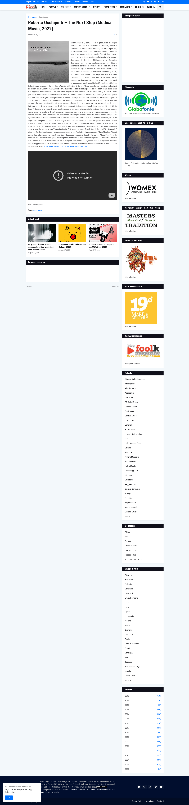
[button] (154, 7)
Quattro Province (132, 644)
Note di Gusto (130, 466)
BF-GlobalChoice (131, 402)
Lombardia (129, 616)
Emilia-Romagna (131, 598)
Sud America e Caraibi (133, 559)
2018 (143, 732)
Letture (128, 448)
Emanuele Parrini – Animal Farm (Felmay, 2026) (72, 245)
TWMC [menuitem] (149, 7)
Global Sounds (131, 546)
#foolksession (130, 388)
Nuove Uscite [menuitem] (109, 7)
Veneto (128, 680)
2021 (143, 746)
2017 (143, 728)
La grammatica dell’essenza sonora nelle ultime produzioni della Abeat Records (40, 247)
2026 (143, 769)
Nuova (29, 287)
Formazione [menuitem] (125, 7)
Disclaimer (150, 801)
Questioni (129, 480)
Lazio (127, 607)
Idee (126, 439)
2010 (143, 696)
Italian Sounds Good (133, 443)
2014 (143, 714)
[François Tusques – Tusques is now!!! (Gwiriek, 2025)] (103, 233)
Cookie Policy (137, 801)
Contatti (77, 2)
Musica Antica (130, 462)
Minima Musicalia (132, 457)
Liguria (127, 612)
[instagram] (151, 2)
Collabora (68, 2)
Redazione (44, 2)
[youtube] (163, 2)
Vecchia (115, 287)
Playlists (128, 475)
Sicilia (127, 657)
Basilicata (129, 580)
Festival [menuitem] (52, 7)
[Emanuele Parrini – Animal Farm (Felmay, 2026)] (72, 233)
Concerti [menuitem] (65, 7)
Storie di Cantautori (132, 489)
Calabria (128, 584)
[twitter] (159, 2)
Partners (85, 2)
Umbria (128, 671)
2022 (143, 751)
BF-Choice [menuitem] (139, 7)
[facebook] (144, 2)
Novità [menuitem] (96, 7)
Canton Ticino (130, 593)
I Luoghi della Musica (133, 434)
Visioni (127, 516)
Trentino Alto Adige (132, 667)
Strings (128, 494)
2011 (143, 700)
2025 (143, 764)
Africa (127, 532)
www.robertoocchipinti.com (76, 146)
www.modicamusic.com (53, 146)
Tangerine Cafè (131, 507)
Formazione (129, 430)
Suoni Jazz (43, 17)
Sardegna (129, 653)
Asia (126, 537)
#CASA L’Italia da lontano (135, 379)
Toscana (128, 662)
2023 (143, 755)
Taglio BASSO (130, 503)
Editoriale (128, 425)
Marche (128, 621)
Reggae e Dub (130, 484)
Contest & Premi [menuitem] (81, 7)
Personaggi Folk (131, 471)
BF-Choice (129, 397)
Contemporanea (131, 411)
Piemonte (129, 635)
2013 (143, 709)
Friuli (127, 602)
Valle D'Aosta (130, 676)
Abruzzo (128, 575)
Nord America (130, 550)
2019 (143, 737)
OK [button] (9, 798)
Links (92, 2)
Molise (127, 625)
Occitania (129, 630)
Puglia (127, 639)
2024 (143, 760)
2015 (143, 719)
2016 (143, 723)
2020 (143, 742)
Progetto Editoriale (32, 2)
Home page (32, 17)
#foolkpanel (129, 384)
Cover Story (129, 420)
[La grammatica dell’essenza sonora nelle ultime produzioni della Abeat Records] (42, 233)
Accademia (129, 393)
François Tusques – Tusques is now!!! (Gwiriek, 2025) (101, 245)
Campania (129, 589)
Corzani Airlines (131, 416)
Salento (128, 648)
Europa (128, 541)
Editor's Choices (56, 2)
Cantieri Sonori (131, 407)
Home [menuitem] (43, 7)
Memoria (128, 452)
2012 (143, 705)
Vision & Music (131, 512)
